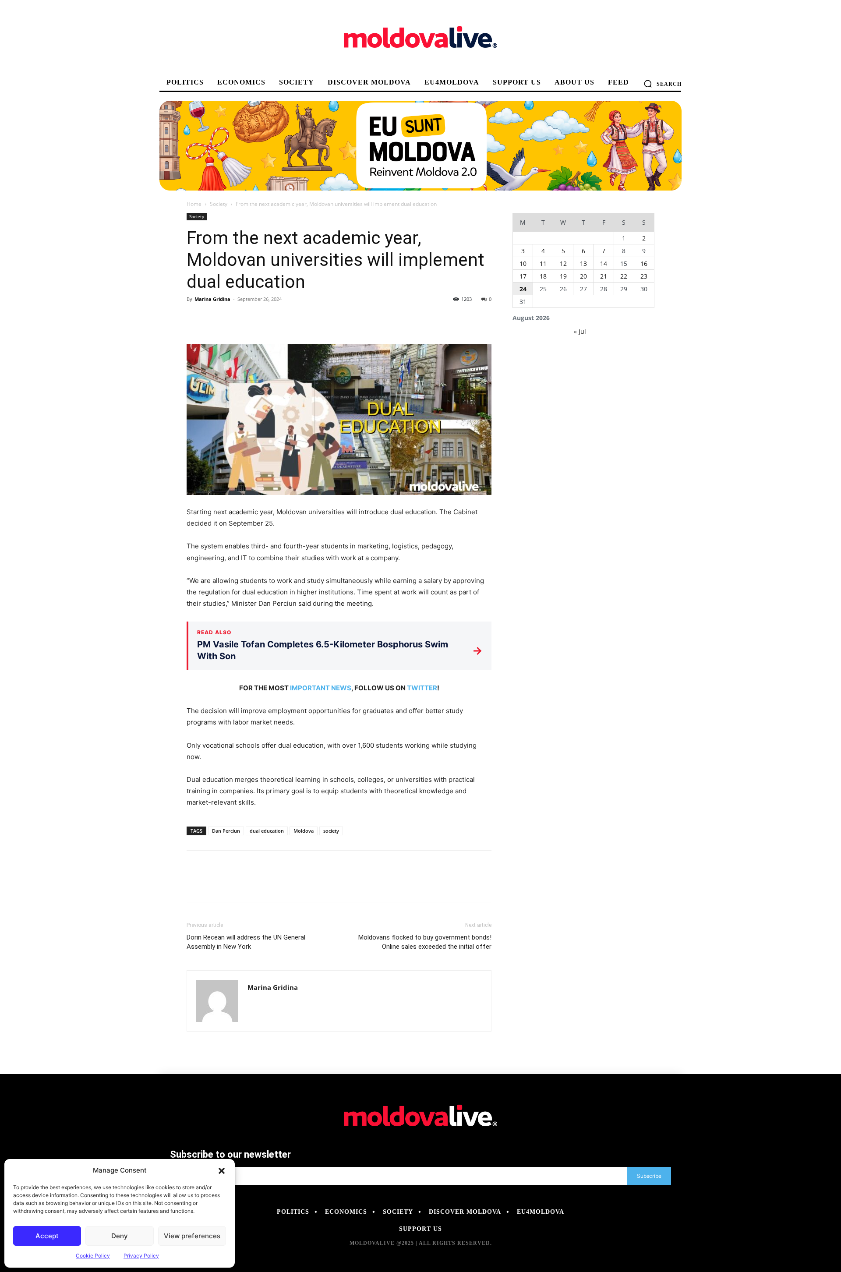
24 (523, 289)
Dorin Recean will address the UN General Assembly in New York (246, 941)
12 (563, 263)
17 (523, 276)
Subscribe (649, 1176)
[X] (215, 319)
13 (583, 263)
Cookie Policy (93, 1255)
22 (623, 276)
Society (218, 204)
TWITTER (422, 688)
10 (523, 263)
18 (543, 276)
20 (583, 276)
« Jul (580, 331)
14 (603, 263)
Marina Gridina (212, 299)
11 (543, 263)
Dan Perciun (226, 830)
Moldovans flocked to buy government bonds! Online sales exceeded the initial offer (424, 941)
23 (643, 276)
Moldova (303, 830)
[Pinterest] (235, 319)
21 (603, 276)
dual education (267, 830)
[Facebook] (195, 319)
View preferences (192, 1236)
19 (563, 276)
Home (194, 204)
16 (643, 263)
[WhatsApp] (256, 319)
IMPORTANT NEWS (320, 688)
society (331, 830)
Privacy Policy (141, 1255)
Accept (47, 1236)
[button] (221, 1170)
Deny (119, 1236)
